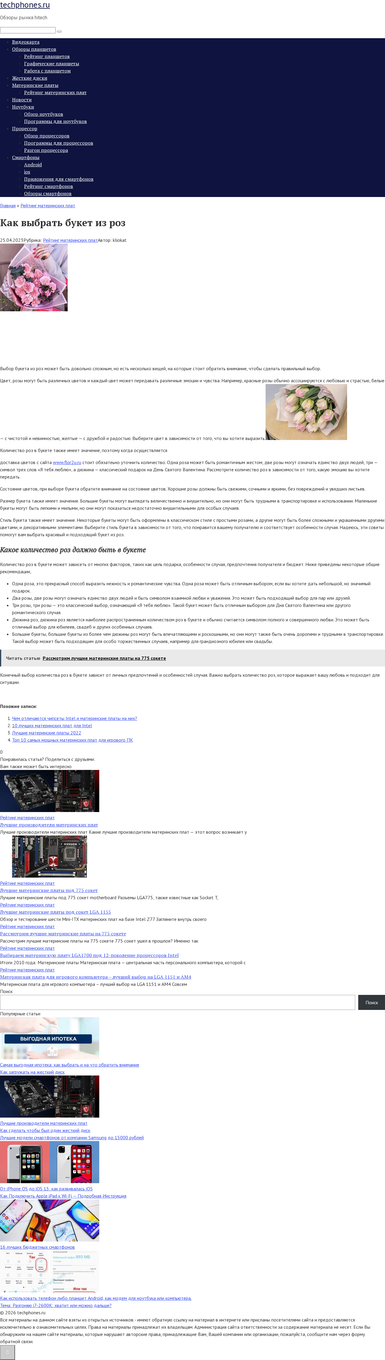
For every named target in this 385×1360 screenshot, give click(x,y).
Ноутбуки (23, 106)
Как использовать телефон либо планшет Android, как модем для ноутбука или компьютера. (96, 1298)
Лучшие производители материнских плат (49, 824)
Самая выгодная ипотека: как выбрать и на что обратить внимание (69, 1065)
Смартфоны (25, 157)
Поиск (6, 991)
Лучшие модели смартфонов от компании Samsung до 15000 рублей (72, 1137)
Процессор (24, 128)
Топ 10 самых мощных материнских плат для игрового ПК (72, 740)
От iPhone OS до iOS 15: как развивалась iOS (46, 1189)
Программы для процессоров (58, 143)
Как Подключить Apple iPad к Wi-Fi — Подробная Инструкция (63, 1196)
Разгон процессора (46, 150)
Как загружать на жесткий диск (32, 1072)
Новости (22, 99)
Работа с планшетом (47, 70)
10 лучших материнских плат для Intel (52, 725)
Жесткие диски (29, 78)
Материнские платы (35, 85)
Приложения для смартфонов (59, 179)
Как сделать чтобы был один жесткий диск (45, 1130)
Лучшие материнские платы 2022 (46, 733)
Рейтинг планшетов (47, 56)
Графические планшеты (51, 63)
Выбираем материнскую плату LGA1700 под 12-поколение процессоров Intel (89, 955)
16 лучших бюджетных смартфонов (37, 1247)
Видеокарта (25, 41)
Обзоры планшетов (34, 49)
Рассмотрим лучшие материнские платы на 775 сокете (63, 933)
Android (33, 164)
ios (27, 171)
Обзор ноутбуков (43, 114)
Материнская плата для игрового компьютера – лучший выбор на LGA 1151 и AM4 (95, 977)
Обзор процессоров (46, 135)
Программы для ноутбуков (55, 121)
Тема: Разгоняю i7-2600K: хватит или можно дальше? (56, 1305)
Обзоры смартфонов (48, 193)
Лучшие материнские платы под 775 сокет (49, 890)
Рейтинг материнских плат (55, 92)
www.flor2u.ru (67, 462)
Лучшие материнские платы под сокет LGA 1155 (55, 912)
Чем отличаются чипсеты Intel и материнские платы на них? (74, 718)
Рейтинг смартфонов (48, 186)
